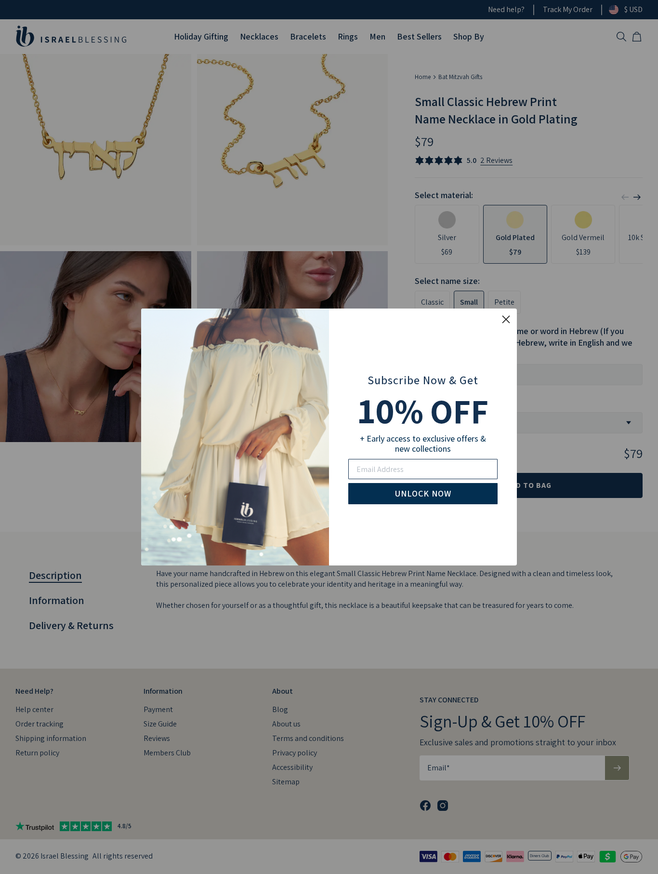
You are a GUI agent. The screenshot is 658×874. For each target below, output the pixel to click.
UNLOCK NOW (423, 493)
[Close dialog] (506, 319)
